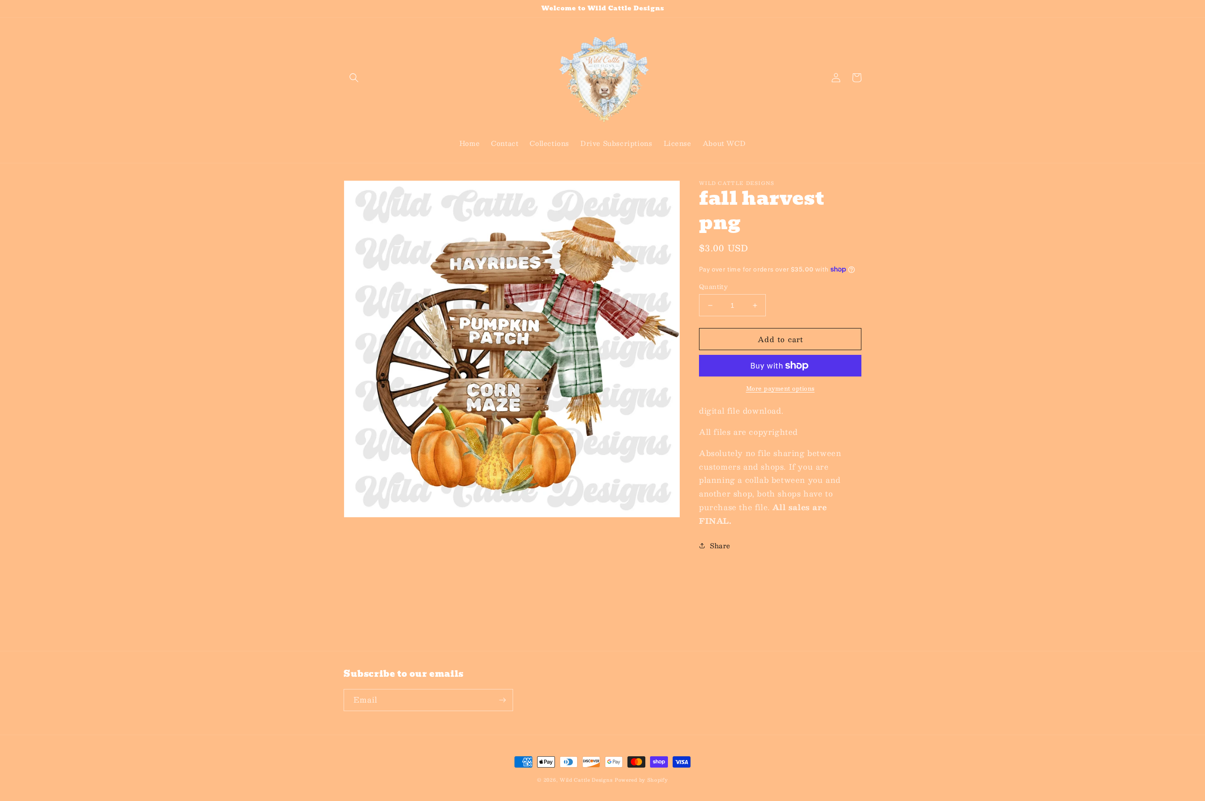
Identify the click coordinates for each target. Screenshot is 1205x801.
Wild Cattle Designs (586, 780)
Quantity (713, 287)
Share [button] (720, 545)
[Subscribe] (502, 700)
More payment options (780, 388)
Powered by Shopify (641, 780)
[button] (354, 77)
